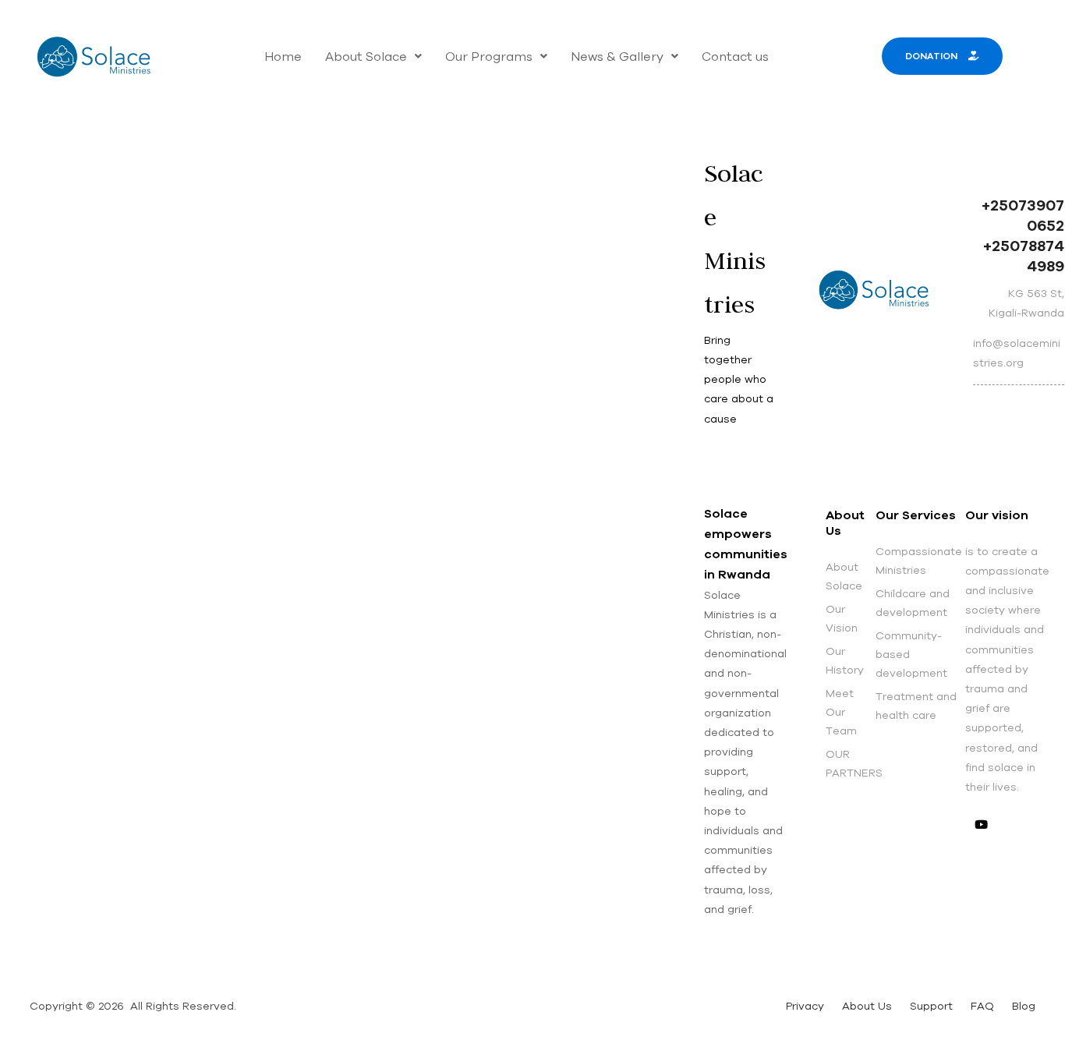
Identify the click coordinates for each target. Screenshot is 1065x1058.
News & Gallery (617, 56)
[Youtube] (980, 824)
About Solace (366, 56)
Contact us (735, 56)
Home (283, 56)
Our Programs (488, 56)
